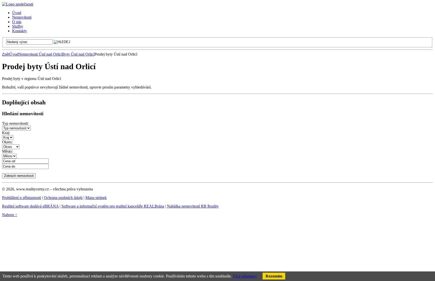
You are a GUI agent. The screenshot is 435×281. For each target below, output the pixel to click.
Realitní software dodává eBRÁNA (30, 206)
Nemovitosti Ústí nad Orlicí (40, 54)
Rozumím (274, 276)
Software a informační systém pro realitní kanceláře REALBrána (112, 206)
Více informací (245, 276)
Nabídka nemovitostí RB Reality (193, 206)
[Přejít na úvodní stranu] (17, 4)
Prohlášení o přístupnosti (21, 197)
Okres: (7, 142)
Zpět (5, 54)
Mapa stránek (96, 197)
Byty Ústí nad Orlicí (78, 54)
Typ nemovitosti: (15, 123)
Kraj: (6, 133)
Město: (7, 151)
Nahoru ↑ (9, 215)
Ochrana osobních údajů (63, 197)
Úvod (13, 54)
